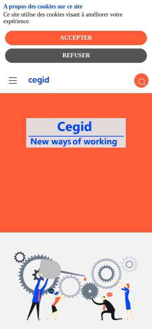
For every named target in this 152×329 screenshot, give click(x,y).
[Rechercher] (141, 80)
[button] (12, 80)
